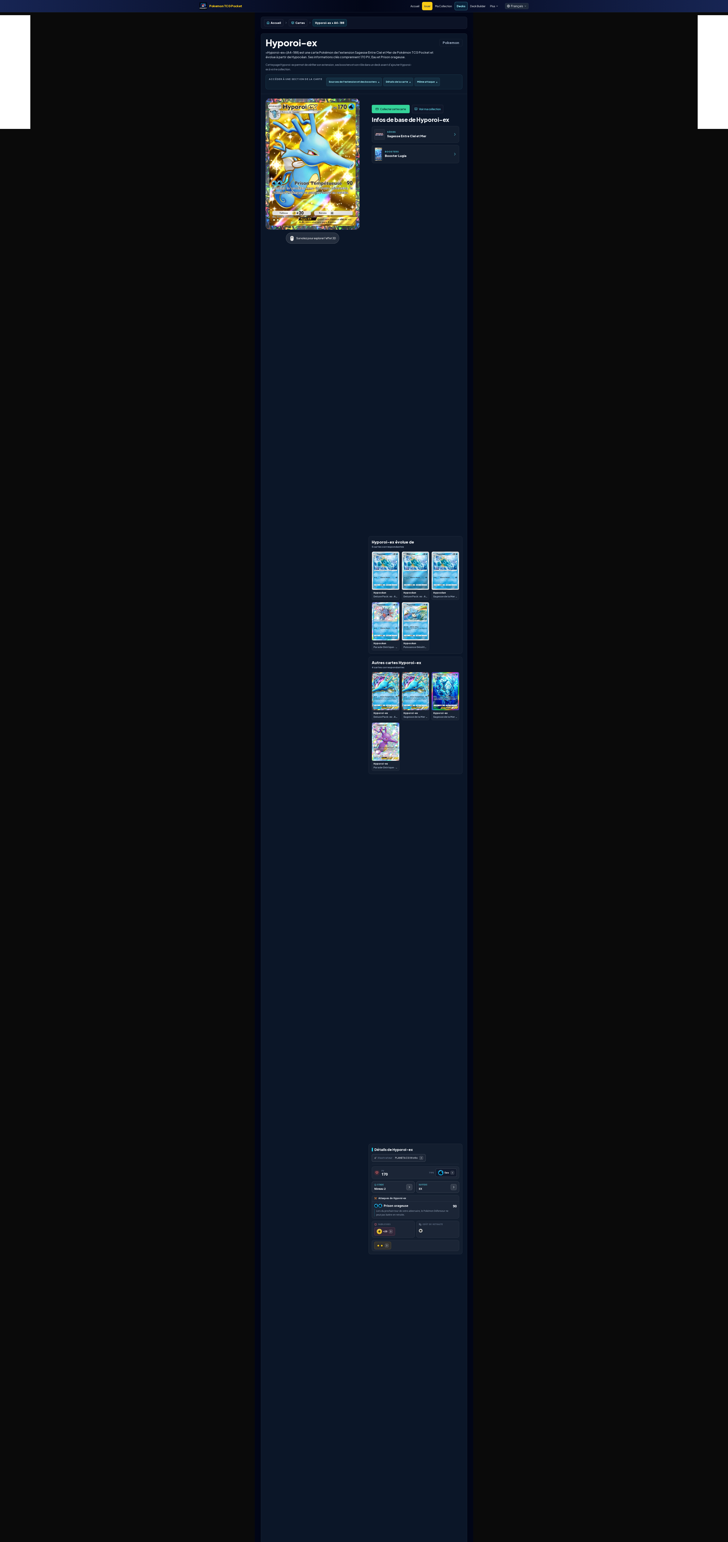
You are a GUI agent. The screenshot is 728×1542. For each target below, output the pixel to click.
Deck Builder (478, 6)
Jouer (427, 6)
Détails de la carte (398, 81)
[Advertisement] (15, 72)
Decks (461, 6)
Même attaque (427, 81)
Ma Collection (443, 6)
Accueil (414, 6)
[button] (517, 6)
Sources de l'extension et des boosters (354, 81)
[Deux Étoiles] (382, 1245)
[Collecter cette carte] (391, 109)
